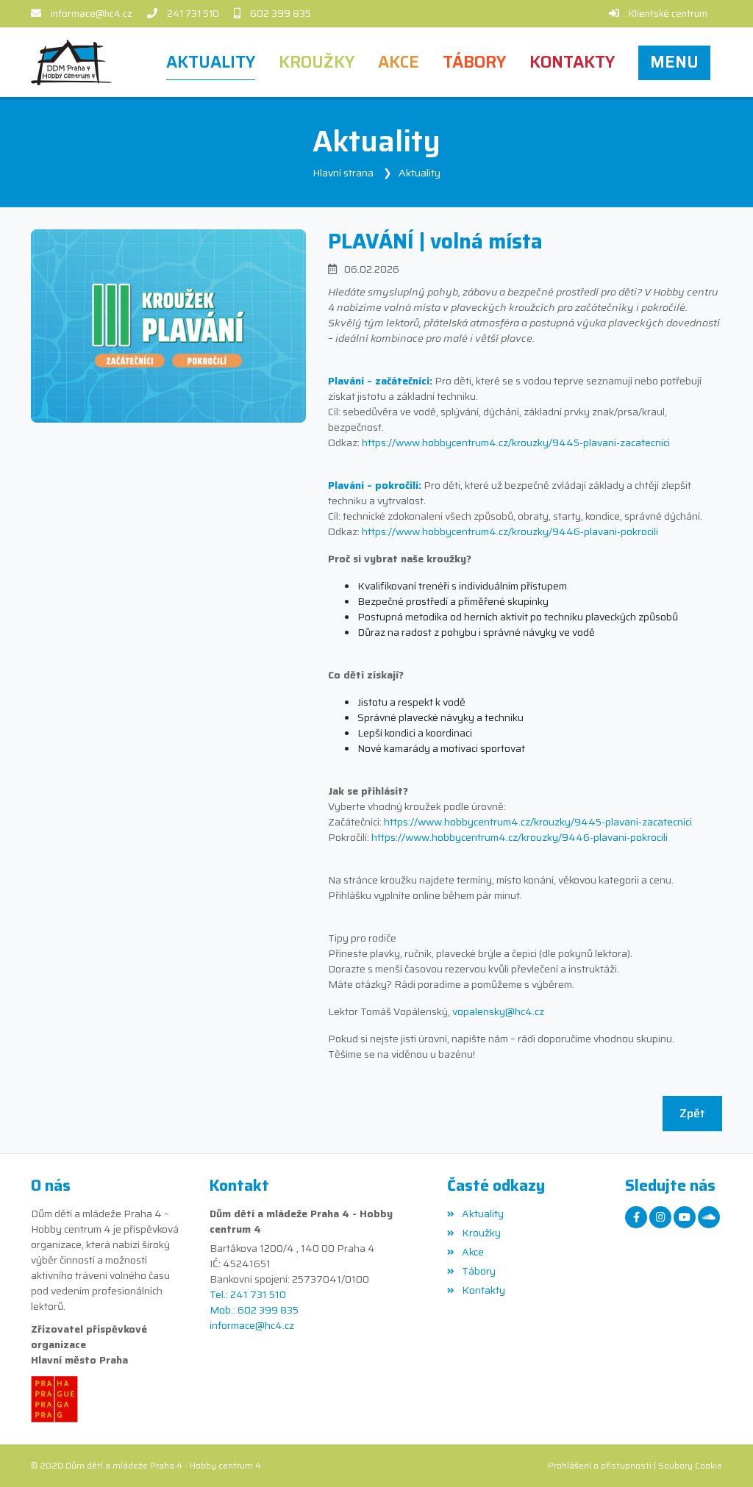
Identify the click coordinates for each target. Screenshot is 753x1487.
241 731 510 (193, 13)
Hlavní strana (343, 173)
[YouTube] (685, 1217)
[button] (674, 62)
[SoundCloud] (709, 1217)
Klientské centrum (668, 13)
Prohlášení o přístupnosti (600, 1465)
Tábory (479, 1271)
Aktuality (419, 173)
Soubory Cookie (690, 1465)
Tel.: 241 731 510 (248, 1295)
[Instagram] (660, 1217)
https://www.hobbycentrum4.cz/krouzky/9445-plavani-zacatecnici (516, 442)
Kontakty (483, 1290)
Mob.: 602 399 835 (254, 1310)
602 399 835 (280, 13)
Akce (473, 1252)
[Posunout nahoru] (720, 1454)
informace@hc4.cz (91, 13)
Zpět (692, 1113)
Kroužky (481, 1233)
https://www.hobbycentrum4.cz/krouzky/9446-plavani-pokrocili (510, 531)
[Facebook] (636, 1217)
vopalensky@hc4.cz (498, 1011)
